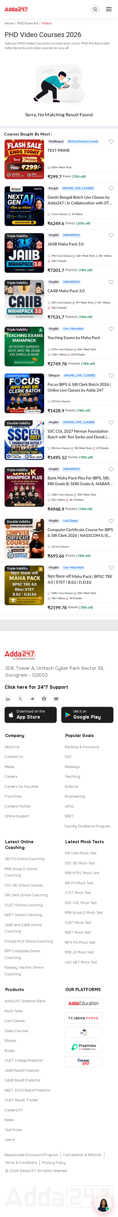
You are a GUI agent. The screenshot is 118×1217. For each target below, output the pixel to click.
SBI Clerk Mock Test (81, 853)
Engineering (75, 796)
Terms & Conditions (21, 1162)
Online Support (17, 816)
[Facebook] (44, 698)
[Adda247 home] (16, 9)
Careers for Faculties (22, 786)
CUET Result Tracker (21, 1100)
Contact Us (14, 756)
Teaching (72, 776)
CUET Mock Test (78, 922)
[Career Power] (83, 1017)
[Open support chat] (103, 1204)
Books (10, 1050)
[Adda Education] (83, 1003)
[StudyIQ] (83, 1032)
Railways (72, 767)
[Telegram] (32, 698)
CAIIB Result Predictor (22, 1080)
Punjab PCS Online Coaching (29, 941)
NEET (69, 816)
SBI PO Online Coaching (24, 859)
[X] (20, 698)
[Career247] (83, 1061)
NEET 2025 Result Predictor (28, 1090)
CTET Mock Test (78, 893)
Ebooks (10, 1040)
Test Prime (13, 1130)
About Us (12, 747)
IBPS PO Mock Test (80, 942)
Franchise (13, 796)
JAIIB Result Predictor (22, 1070)
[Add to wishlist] (111, 143)
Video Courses (16, 1031)
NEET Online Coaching (23, 915)
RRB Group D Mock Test (84, 912)
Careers (11, 776)
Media (9, 767)
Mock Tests (14, 1011)
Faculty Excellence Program (87, 826)
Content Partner (18, 806)
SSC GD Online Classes (24, 885)
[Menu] (108, 9)
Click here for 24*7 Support (36, 687)
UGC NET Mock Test (81, 962)
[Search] (95, 9)
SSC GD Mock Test (80, 863)
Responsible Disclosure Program (31, 1155)
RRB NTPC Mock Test (82, 873)
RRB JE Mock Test (79, 952)
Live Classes (15, 1021)
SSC (68, 756)
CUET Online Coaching (24, 905)
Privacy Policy (54, 1162)
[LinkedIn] (8, 698)
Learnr (10, 1139)
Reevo (9, 1120)
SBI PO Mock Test (79, 883)
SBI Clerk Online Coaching (26, 895)
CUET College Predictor (24, 1060)
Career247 (14, 1110)
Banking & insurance (82, 747)
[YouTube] (56, 698)
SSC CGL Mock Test (81, 903)
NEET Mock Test (78, 932)
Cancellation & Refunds (82, 1155)
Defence (71, 786)
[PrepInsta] (83, 1047)
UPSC (69, 806)
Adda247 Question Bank (25, 1001)
